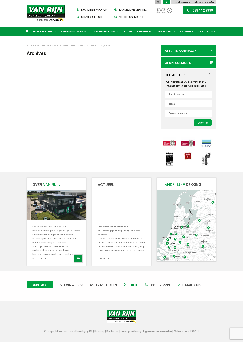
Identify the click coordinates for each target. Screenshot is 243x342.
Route (132, 285)
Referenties (144, 31)
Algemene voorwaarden (157, 331)
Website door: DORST (186, 331)
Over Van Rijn (164, 31)
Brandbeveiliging (181, 2)
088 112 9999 (203, 10)
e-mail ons (191, 285)
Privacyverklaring (131, 331)
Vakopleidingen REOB (73, 31)
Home (32, 45)
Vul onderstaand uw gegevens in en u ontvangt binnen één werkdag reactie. (185, 83)
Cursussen (53, 45)
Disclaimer (112, 331)
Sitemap (99, 331)
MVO (200, 31)
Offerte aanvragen (181, 51)
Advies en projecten (204, 2)
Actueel (127, 31)
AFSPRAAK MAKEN (178, 63)
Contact (212, 31)
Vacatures (186, 31)
